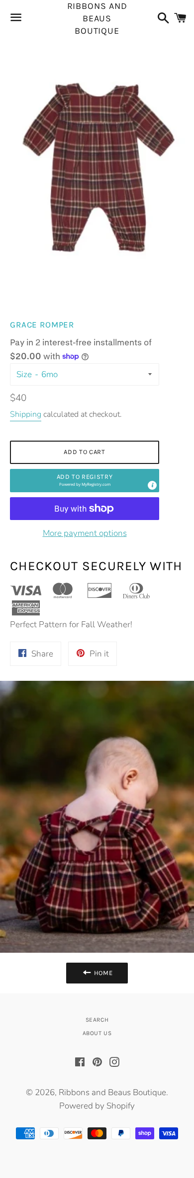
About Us (97, 1033)
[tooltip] (152, 485)
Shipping (25, 414)
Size (24, 374)
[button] (84, 480)
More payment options (85, 533)
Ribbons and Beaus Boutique (97, 18)
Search (97, 1019)
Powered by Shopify (97, 1106)
